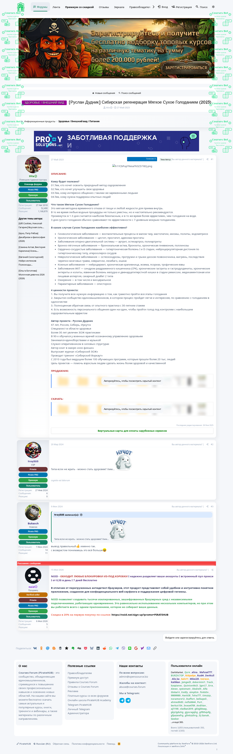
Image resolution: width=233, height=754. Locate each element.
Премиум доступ (78, 677)
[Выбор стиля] (213, 7)
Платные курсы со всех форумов (88, 695)
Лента (56, 7)
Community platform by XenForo (187, 743)
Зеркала (119, 7)
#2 (212, 444)
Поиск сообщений (131, 93)
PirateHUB (25, 743)
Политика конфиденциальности (88, 743)
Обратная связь (61, 743)
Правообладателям (141, 7)
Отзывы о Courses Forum (83, 686)
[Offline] (39, 169)
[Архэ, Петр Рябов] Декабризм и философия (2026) (32, 237)
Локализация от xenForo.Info (172, 746)
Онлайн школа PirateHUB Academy (89, 700)
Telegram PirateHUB (80, 704)
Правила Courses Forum (82, 682)
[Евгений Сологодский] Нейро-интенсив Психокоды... (31, 260)
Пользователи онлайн (186, 665)
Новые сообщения (105, 93)
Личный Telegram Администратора (79, 711)
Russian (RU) (43, 743)
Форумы (42, 7)
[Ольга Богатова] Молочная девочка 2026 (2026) (32, 274)
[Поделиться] (207, 159)
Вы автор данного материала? (187, 159)
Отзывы (104, 7)
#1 (212, 159)
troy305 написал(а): (66, 514)
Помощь (111, 743)
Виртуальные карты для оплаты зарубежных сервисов (132, 430)
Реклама (73, 691)
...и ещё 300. (177, 722)
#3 (212, 506)
